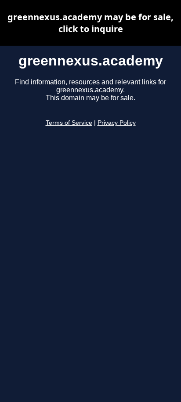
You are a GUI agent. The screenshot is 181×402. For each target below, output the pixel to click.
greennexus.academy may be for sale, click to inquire (90, 23)
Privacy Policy (117, 123)
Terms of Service (69, 123)
